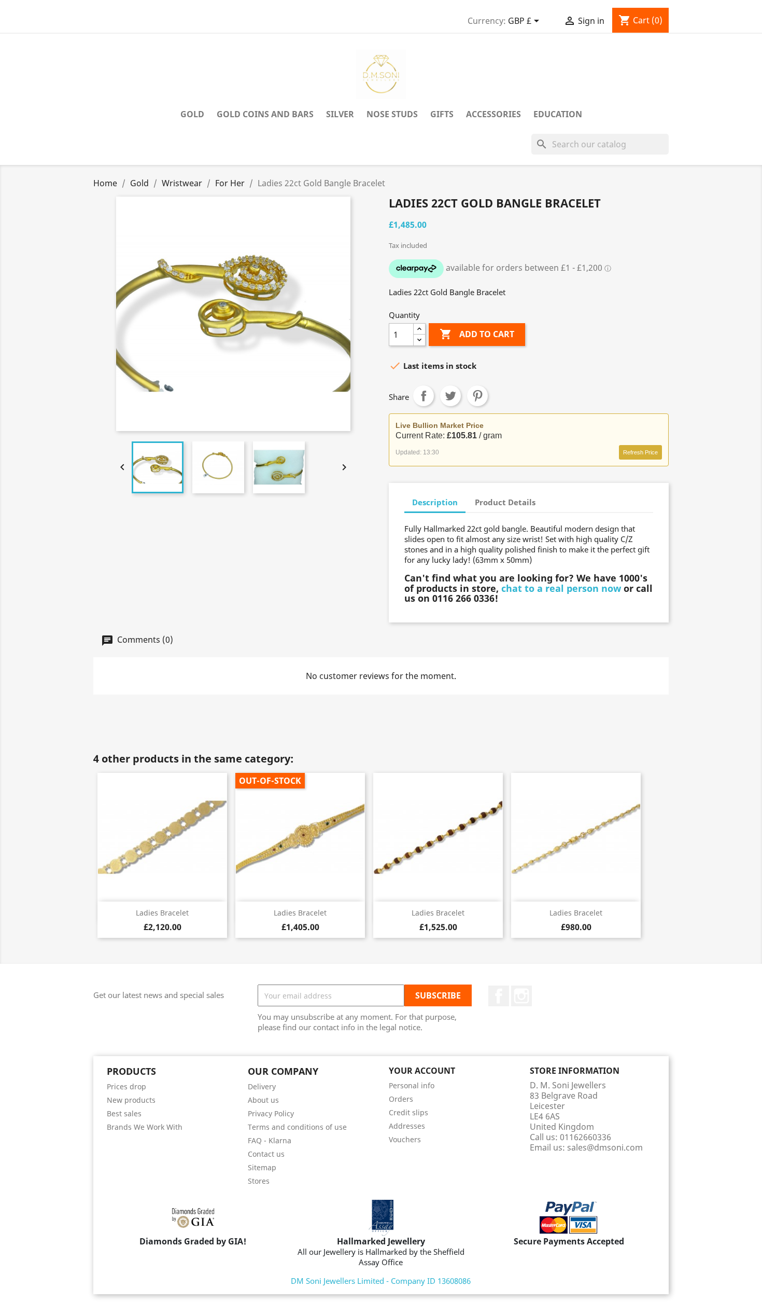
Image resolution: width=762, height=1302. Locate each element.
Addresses (407, 1126)
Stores (259, 1181)
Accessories (493, 114)
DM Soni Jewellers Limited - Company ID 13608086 (381, 1281)
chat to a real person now (561, 588)
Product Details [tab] (505, 502)
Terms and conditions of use (297, 1127)
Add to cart (477, 334)
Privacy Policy (271, 1113)
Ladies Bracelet (162, 913)
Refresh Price (640, 452)
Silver (340, 114)
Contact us (266, 1154)
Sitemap (262, 1167)
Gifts (442, 114)
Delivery (262, 1086)
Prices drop (126, 1086)
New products (131, 1100)
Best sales (124, 1113)
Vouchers (405, 1139)
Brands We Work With (144, 1127)
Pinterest (477, 395)
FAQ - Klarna (269, 1140)
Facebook (498, 996)
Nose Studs (392, 114)
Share (423, 395)
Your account (422, 1070)
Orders (401, 1099)
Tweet (450, 395)
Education (557, 114)
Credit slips (408, 1112)
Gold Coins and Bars (265, 114)
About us (263, 1100)
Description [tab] (435, 502)
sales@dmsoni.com (605, 1147)
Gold (192, 114)
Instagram (521, 996)
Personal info (411, 1085)
